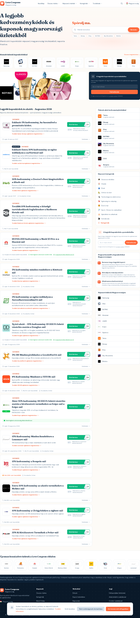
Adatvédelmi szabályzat (117, 597)
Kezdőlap (41, 3)
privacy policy (113, 96)
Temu (75, 36)
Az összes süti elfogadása (118, 609)
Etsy (90, 36)
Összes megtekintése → (132, 54)
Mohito (118, 36)
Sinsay (83, 36)
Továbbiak (96, 3)
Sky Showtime (108, 36)
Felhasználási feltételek (117, 593)
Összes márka (52, 3)
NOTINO (97, 36)
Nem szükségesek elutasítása (90, 609)
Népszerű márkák (69, 3)
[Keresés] (122, 3)
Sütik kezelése (70, 609)
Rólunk (75, 593)
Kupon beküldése (79, 597)
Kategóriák (84, 3)
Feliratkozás (114, 92)
